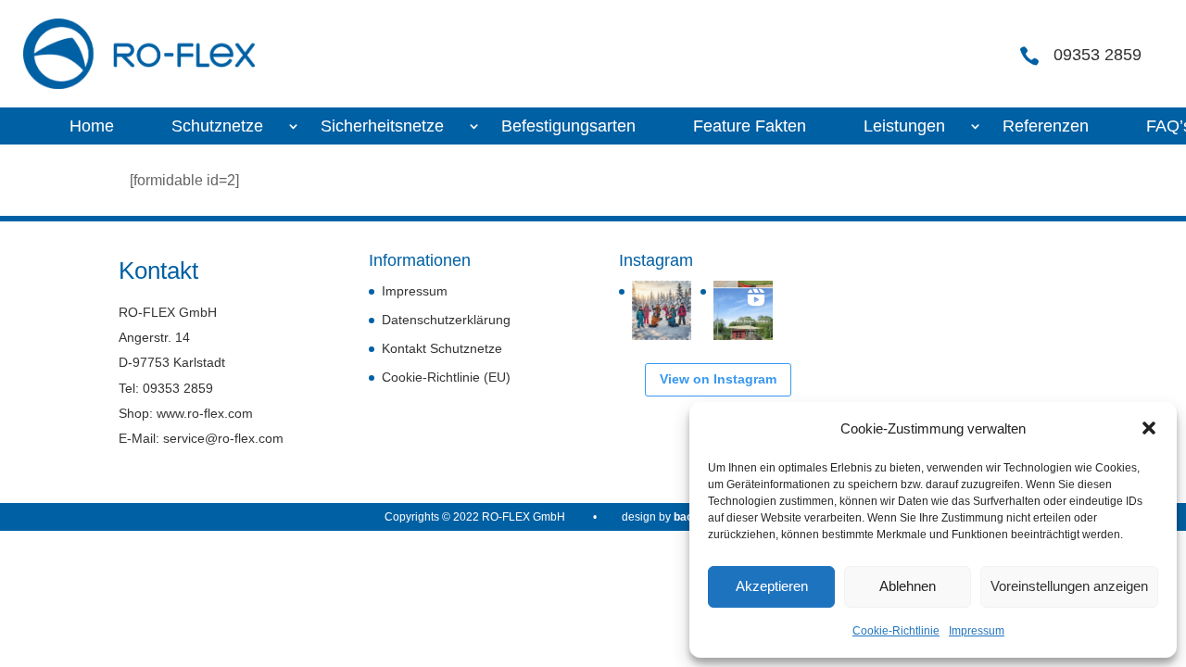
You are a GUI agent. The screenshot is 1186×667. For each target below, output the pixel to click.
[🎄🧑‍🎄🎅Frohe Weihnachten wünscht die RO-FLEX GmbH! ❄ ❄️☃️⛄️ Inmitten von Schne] (661, 310)
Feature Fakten (749, 127)
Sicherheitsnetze (382, 127)
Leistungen (904, 127)
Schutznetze (217, 127)
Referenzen (1046, 127)
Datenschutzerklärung (446, 319)
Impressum (976, 630)
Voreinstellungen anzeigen (1069, 586)
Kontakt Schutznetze (442, 348)
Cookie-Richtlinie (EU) (446, 377)
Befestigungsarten (568, 127)
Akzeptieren (772, 586)
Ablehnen (907, 586)
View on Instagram (718, 378)
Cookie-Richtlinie (896, 630)
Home (91, 127)
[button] (1149, 428)
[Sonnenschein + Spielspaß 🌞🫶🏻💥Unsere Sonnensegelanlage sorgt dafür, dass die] (743, 310)
